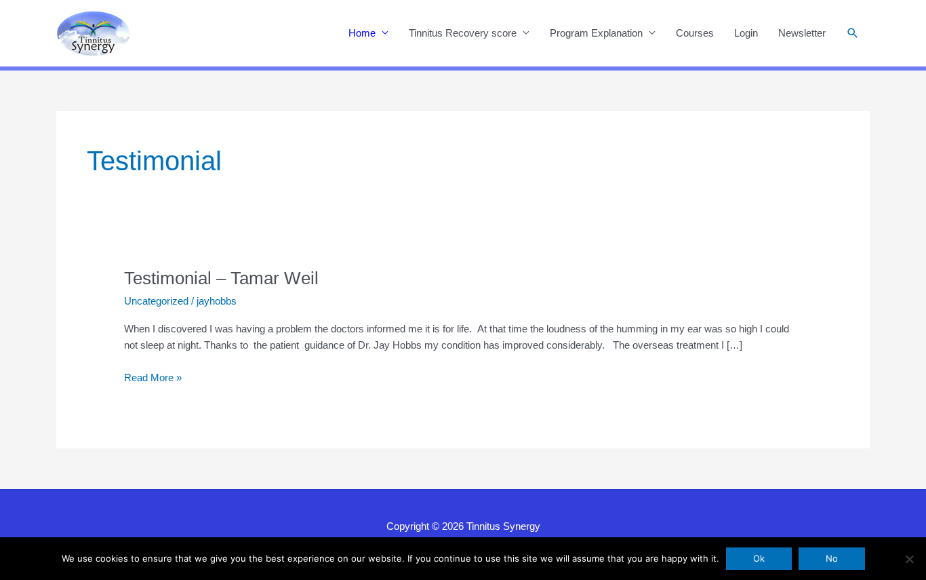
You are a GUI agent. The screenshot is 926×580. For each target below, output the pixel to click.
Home (362, 33)
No (832, 558)
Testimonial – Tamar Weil (221, 278)
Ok (759, 558)
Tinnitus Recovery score (463, 33)
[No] (909, 559)
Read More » (153, 379)
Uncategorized (156, 301)
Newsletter (802, 33)
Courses (695, 33)
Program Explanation (596, 33)
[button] (853, 33)
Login (746, 33)
